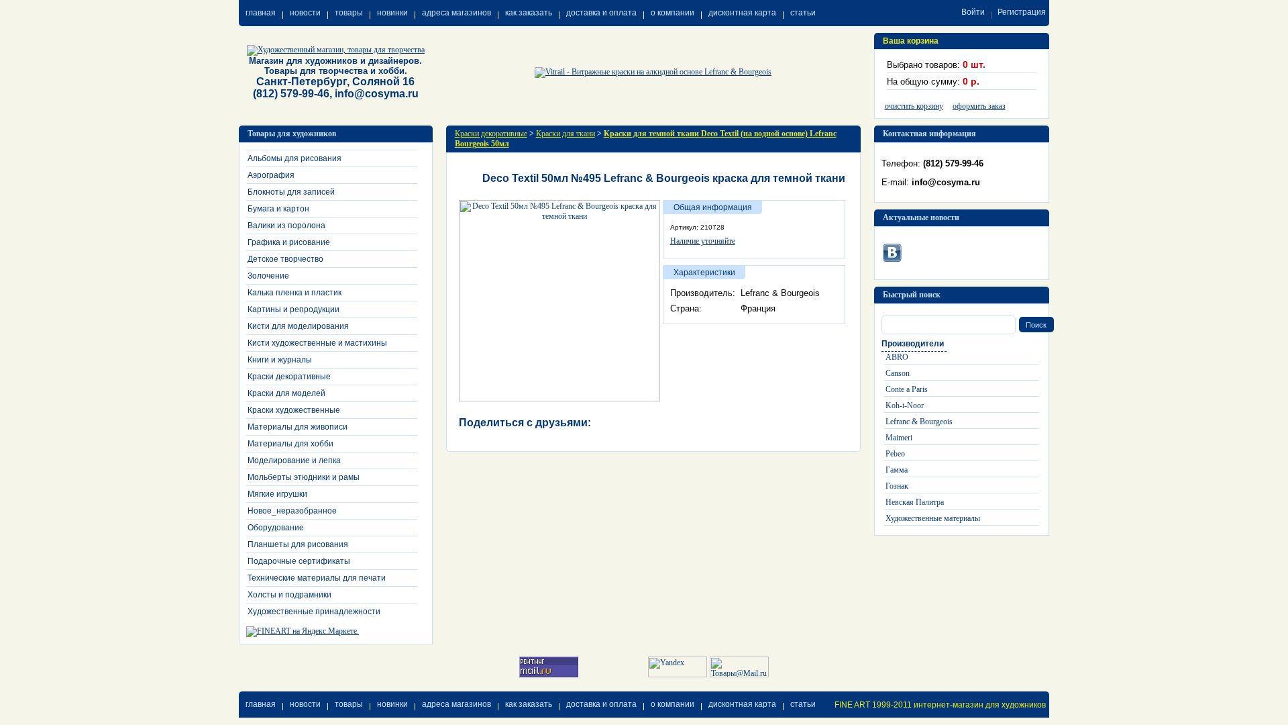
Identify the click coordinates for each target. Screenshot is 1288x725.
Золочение (268, 276)
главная (261, 12)
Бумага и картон (278, 208)
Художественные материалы (932, 518)
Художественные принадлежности (314, 611)
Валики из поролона (286, 225)
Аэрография (271, 175)
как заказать (528, 12)
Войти (973, 12)
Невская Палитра (914, 502)
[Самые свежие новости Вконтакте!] (892, 250)
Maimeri (898, 437)
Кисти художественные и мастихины (317, 343)
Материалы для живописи (297, 427)
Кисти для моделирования (298, 326)
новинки (392, 12)
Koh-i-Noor (904, 405)
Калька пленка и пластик (294, 292)
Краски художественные (294, 410)
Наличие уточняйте (702, 241)
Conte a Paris (906, 389)
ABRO (896, 357)
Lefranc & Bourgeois (919, 421)
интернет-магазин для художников (980, 705)
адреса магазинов (456, 12)
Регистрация (1022, 12)
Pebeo (895, 453)
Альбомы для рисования (294, 158)
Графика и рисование (289, 242)
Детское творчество (285, 259)
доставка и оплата (601, 12)
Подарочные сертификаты (299, 561)
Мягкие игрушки (277, 494)
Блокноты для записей (291, 192)
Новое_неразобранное (292, 511)
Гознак (896, 486)
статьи (803, 12)
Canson (897, 373)
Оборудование (276, 527)
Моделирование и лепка (294, 460)
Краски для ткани (565, 133)
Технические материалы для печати (317, 578)
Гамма (896, 470)
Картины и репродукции (293, 309)
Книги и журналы (280, 360)
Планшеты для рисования (298, 544)
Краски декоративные (289, 376)
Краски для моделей (286, 393)
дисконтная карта (742, 12)
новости (305, 12)
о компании (672, 12)
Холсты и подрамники (289, 594)
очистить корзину (914, 106)
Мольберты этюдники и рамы (304, 477)
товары (349, 12)
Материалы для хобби (290, 443)
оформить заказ (979, 106)
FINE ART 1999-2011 (873, 705)
